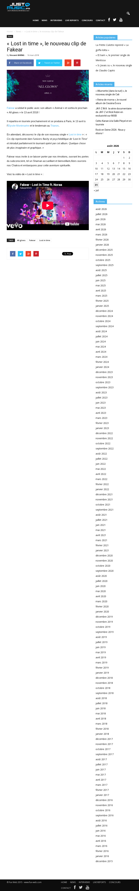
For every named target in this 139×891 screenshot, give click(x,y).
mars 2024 (101, 356)
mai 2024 (101, 346)
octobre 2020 (103, 565)
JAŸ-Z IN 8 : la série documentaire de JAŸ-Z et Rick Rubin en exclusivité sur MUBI (114, 112)
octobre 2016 (103, 810)
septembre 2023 (105, 387)
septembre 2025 (105, 265)
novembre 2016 (104, 805)
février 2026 (102, 239)
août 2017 (101, 759)
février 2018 (102, 728)
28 (118, 179)
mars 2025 (101, 295)
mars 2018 (101, 723)
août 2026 (101, 209)
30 (129, 179)
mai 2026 (101, 224)
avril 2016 (101, 840)
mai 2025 (101, 285)
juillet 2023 (101, 397)
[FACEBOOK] (109, 20)
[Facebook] (75, 888)
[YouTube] (87, 888)
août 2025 (101, 270)
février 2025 (102, 300)
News (10, 36)
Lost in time (75, 134)
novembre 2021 (104, 499)
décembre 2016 (104, 800)
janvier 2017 (102, 795)
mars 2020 (101, 601)
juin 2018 (101, 708)
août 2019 (101, 637)
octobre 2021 (103, 504)
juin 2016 (101, 830)
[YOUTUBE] (121, 20)
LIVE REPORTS (72, 20)
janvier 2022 (102, 489)
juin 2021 (101, 525)
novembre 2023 (104, 377)
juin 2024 (101, 341)
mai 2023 (101, 407)
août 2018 (101, 698)
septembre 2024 (105, 326)
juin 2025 (101, 280)
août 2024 (101, 331)
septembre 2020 (105, 570)
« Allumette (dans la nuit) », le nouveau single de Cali (111, 93)
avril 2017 (101, 779)
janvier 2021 (102, 550)
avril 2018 (101, 718)
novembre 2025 (104, 254)
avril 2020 (101, 596)
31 (96, 184)
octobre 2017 (103, 749)
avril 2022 (101, 474)
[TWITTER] (114, 20)
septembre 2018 (105, 693)
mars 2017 (101, 784)
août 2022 (101, 453)
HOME (36, 20)
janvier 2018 (102, 733)
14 (118, 168)
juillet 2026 (101, 214)
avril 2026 (101, 229)
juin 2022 (101, 463)
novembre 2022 (104, 438)
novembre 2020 (104, 560)
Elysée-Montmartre (18, 125)
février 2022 (102, 484)
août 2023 (101, 392)
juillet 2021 (101, 519)
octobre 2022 (103, 443)
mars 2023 (101, 418)
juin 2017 (101, 769)
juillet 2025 (101, 275)
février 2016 (102, 851)
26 (108, 179)
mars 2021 (101, 540)
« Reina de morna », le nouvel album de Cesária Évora (111, 101)
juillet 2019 (101, 642)
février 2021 (102, 545)
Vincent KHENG (16, 55)
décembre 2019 (104, 616)
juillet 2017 (101, 764)
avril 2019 (101, 657)
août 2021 (101, 514)
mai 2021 (101, 530)
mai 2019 (101, 652)
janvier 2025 (102, 305)
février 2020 (102, 606)
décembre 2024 (104, 311)
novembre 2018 (104, 682)
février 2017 (102, 789)
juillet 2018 (101, 703)
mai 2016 (101, 835)
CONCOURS (87, 20)
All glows (21, 240)
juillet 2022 (101, 458)
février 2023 (102, 423)
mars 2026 (101, 234)
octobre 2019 (103, 626)
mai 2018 (101, 713)
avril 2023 (101, 412)
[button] (128, 14)
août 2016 (101, 820)
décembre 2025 (104, 249)
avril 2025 (101, 290)
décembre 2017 (104, 739)
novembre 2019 (104, 621)
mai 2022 (101, 468)
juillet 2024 (101, 336)
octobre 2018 (103, 688)
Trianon (55, 125)
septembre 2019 (105, 632)
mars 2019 (101, 662)
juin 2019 (101, 647)
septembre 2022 (105, 448)
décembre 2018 (104, 677)
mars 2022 (101, 479)
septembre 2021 (105, 509)
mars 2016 (101, 846)
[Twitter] (81, 888)
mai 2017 (101, 774)
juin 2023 (101, 402)
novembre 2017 (104, 744)
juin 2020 (101, 586)
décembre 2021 (104, 494)
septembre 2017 (105, 754)
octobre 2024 (103, 321)
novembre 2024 (104, 316)
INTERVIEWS (56, 20)
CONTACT (100, 20)
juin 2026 (101, 219)
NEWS (44, 20)
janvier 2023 (102, 428)
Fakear (11, 107)
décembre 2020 (104, 555)
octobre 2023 (103, 382)
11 (102, 168)
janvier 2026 (102, 244)
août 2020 (101, 575)
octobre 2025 (103, 260)
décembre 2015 (104, 861)
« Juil (96, 190)
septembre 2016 (105, 815)
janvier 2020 (102, 611)
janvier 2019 (102, 672)
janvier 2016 (102, 856)
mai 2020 (101, 591)
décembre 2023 (104, 372)
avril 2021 (101, 535)
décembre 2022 (104, 433)
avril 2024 (101, 351)
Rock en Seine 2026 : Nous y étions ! (110, 131)
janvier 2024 (102, 367)
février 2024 (102, 361)
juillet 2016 (101, 825)
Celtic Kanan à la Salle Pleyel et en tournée (114, 123)
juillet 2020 (101, 581)
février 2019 (102, 667)
